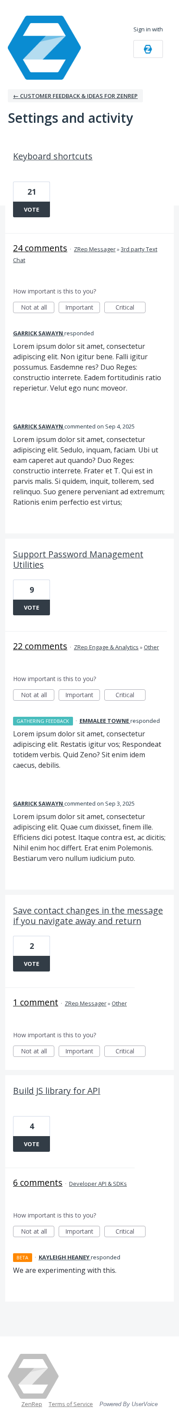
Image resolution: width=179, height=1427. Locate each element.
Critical (131, 308)
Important (82, 308)
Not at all (37, 308)
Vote (31, 209)
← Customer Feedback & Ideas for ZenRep (75, 96)
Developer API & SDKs (98, 1183)
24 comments (40, 248)
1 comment (35, 1002)
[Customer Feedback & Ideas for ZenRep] (47, 48)
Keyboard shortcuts (53, 156)
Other (151, 647)
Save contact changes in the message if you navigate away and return (88, 915)
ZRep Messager (95, 249)
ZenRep (31, 1404)
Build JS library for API (56, 1090)
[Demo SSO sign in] (148, 49)
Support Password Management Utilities (78, 559)
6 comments (38, 1182)
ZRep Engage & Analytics (106, 647)
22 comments (40, 646)
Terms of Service (71, 1404)
